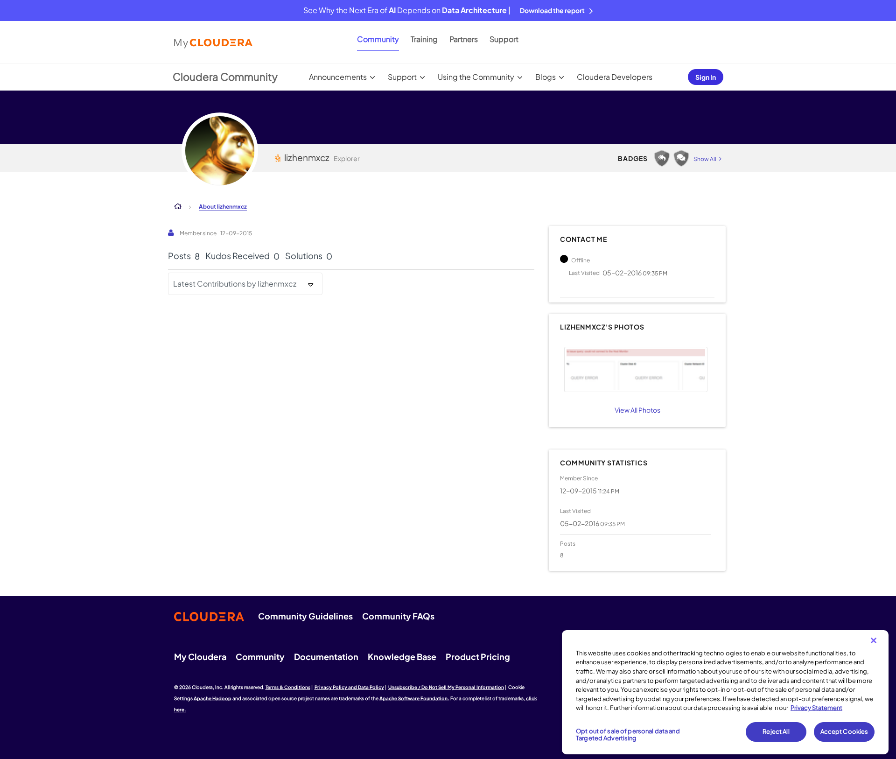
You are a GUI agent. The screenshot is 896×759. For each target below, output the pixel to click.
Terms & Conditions (288, 687)
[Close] (873, 640)
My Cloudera (200, 656)
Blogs (545, 77)
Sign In (705, 77)
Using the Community (476, 77)
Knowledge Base (402, 656)
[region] (725, 692)
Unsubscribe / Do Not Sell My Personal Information (446, 687)
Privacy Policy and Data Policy (349, 687)
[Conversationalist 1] (681, 158)
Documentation (326, 656)
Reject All (776, 731)
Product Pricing (478, 656)
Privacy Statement (816, 707)
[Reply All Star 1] (661, 158)
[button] (635, 369)
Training (424, 39)
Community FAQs (398, 616)
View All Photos (637, 410)
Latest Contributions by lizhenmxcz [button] (234, 283)
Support (504, 39)
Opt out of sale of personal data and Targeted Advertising (628, 734)
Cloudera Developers (614, 77)
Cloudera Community (225, 76)
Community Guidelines (305, 616)
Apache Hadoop (212, 698)
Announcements (338, 77)
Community (378, 39)
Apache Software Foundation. (414, 698)
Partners (463, 39)
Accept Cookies (844, 731)
